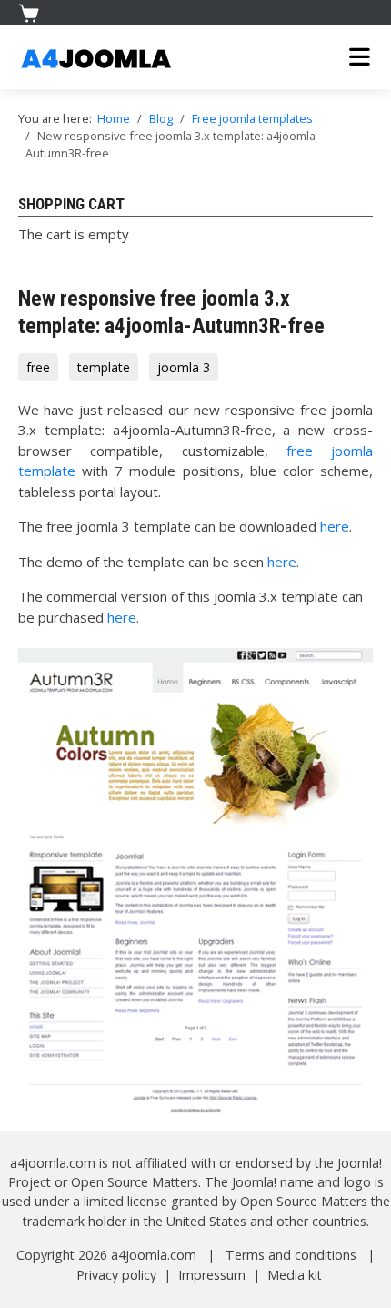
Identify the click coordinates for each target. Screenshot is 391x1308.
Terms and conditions (291, 1254)
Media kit (294, 1274)
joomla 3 (183, 367)
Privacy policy (116, 1274)
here (334, 526)
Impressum (212, 1274)
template (103, 367)
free (38, 367)
